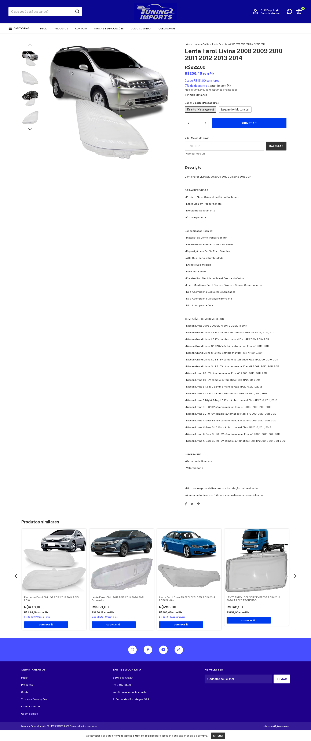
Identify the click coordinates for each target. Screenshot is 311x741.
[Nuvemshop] (276, 726)
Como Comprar (141, 28)
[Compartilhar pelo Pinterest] (198, 504)
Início (44, 28)
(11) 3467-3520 (122, 684)
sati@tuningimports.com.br (130, 692)
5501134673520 (123, 677)
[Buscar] (77, 11)
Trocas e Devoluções (109, 28)
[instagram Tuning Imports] (132, 650)
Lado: (202, 102)
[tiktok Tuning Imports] (179, 650)
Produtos (61, 28)
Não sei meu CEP (196, 153)
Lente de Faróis (201, 44)
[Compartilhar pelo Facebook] (186, 504)
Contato (81, 28)
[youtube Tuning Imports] (163, 650)
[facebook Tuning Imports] (148, 650)
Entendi (218, 735)
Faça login (272, 10)
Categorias (22, 28)
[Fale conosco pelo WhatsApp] (289, 12)
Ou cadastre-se (270, 13)
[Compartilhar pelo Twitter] (192, 504)
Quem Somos (167, 28)
